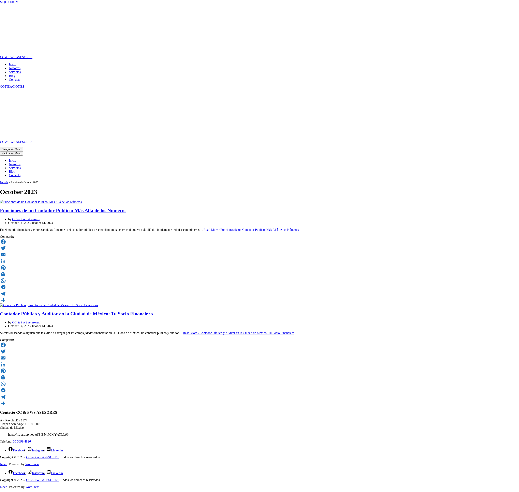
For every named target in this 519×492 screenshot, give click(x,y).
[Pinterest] (259, 178)
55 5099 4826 (22, 351)
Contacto (14, 35)
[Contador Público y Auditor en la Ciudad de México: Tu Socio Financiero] (49, 215)
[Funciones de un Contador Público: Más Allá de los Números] (41, 112)
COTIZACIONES (12, 41)
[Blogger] (259, 184)
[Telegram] (259, 204)
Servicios (15, 27)
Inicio (12, 19)
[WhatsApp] (259, 191)
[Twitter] (259, 158)
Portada (4, 92)
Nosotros (14, 23)
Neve (3, 374)
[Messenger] (259, 197)
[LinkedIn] (259, 171)
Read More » (251, 140)
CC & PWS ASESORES (42, 367)
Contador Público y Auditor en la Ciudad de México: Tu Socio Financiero (76, 224)
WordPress (32, 374)
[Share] (259, 210)
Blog (12, 31)
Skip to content (9, 1)
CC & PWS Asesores (26, 129)
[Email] (259, 165)
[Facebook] (259, 152)
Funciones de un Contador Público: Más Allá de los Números (63, 121)
